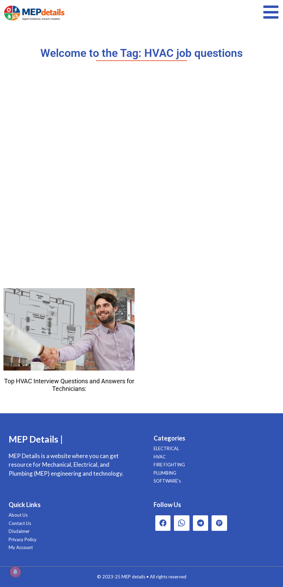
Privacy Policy (23, 539)
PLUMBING (165, 473)
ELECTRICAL (166, 448)
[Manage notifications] (15, 571)
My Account (21, 547)
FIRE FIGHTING (169, 464)
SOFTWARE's (167, 481)
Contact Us (20, 523)
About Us (18, 515)
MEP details (133, 576)
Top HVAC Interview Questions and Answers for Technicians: (69, 384)
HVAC (160, 456)
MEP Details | (36, 439)
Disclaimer (19, 531)
